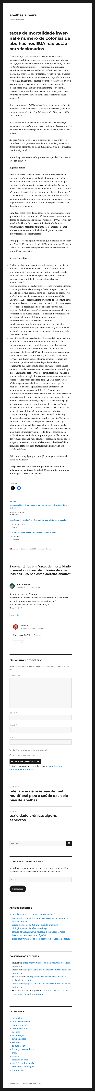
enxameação (18, 1035)
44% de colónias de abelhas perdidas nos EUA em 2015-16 (33, 532)
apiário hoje (18, 1018)
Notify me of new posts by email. (25, 755)
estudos (16, 1042)
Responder (15, 615)
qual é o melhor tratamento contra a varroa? (33, 914)
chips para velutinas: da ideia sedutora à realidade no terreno (42, 939)
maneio (15, 1056)
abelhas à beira (23, 15)
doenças (16, 1032)
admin (15, 549)
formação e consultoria (23, 1049)
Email (13, 725)
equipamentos (19, 1039)
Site (11, 737)
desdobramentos (20, 1028)
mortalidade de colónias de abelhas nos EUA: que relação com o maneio (38, 520)
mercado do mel (44, 549)
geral (14, 1053)
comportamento (20, 1025)
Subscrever (17, 889)
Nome (13, 713)
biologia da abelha (21, 1021)
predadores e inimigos (23, 1066)
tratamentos (18, 1070)
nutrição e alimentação (23, 1063)
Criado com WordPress (32, 1084)
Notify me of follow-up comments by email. (29, 750)
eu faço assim (18, 1046)
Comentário (17, 675)
